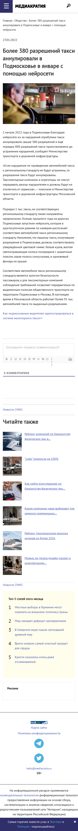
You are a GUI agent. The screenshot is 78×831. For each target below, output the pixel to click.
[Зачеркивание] (20, 359)
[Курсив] (11, 359)
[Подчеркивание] (15, 359)
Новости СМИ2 (13, 409)
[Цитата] (33, 359)
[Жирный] (6, 359)
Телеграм (23, 826)
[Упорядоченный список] (24, 359)
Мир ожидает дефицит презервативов (40, 621)
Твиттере (56, 822)
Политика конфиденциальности (39, 733)
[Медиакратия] (30, 6)
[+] (52, 359)
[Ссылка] (43, 359)
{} (47, 358)
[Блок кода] (38, 359)
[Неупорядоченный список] (29, 359)
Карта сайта (39, 727)
